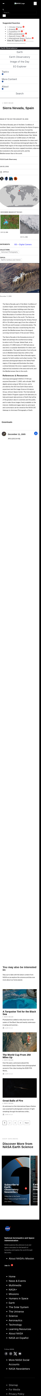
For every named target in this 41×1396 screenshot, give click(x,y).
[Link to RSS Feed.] (15, 178)
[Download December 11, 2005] (36, 434)
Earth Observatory (19, 56)
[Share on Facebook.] (6, 178)
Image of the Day (19, 61)
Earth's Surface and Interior (11, 260)
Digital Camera (25, 244)
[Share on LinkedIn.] (11, 178)
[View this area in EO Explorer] (19, 196)
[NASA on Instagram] (10, 1353)
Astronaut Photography (9, 252)
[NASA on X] (15, 1353)
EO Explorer (19, 66)
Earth (20, 52)
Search (20, 93)
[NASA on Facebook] (6, 1353)
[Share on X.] (1, 178)
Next (27, 1123)
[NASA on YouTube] (20, 1353)
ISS (15, 244)
